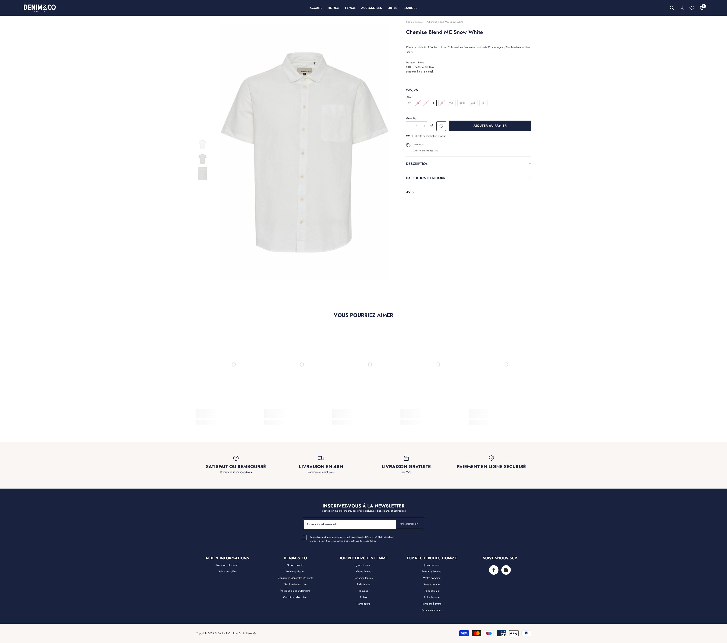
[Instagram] (506, 570)
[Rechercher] (671, 7)
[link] (227, 416)
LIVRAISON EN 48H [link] (321, 466)
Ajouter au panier (490, 125)
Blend (421, 62)
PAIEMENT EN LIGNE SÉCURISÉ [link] (491, 466)
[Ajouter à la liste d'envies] (441, 126)
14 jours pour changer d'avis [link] (236, 472)
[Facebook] (493, 570)
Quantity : (412, 118)
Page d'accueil (414, 22)
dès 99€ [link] (406, 472)
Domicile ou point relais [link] (321, 472)
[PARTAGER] (433, 126)
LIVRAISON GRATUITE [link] (406, 466)
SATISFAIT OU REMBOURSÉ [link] (236, 466)
